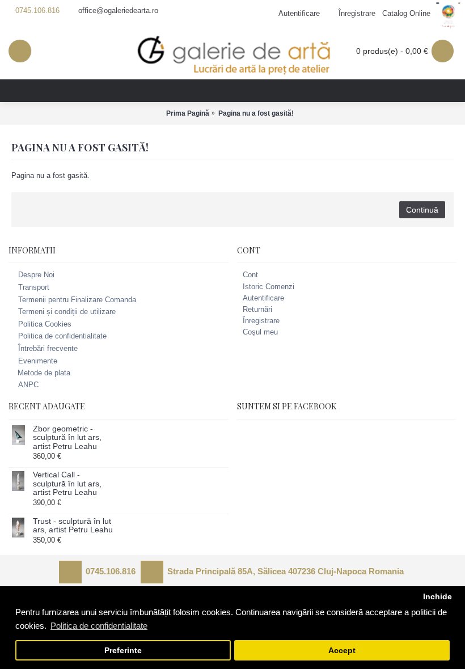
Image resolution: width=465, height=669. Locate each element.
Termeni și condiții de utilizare (67, 311)
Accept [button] (342, 650)
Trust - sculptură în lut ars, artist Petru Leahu (73, 525)
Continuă (422, 209)
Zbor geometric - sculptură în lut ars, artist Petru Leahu (67, 438)
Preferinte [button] (123, 650)
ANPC (28, 384)
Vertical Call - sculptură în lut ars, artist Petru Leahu (67, 484)
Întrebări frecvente (48, 348)
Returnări (257, 309)
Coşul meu (260, 332)
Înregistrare (261, 320)
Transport (33, 287)
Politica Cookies (44, 324)
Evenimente (37, 361)
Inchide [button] (437, 596)
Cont (250, 274)
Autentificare (263, 298)
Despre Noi (36, 275)
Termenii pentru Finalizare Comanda (77, 299)
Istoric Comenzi (268, 286)
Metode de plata (44, 373)
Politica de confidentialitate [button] (98, 625)
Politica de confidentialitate (62, 336)
